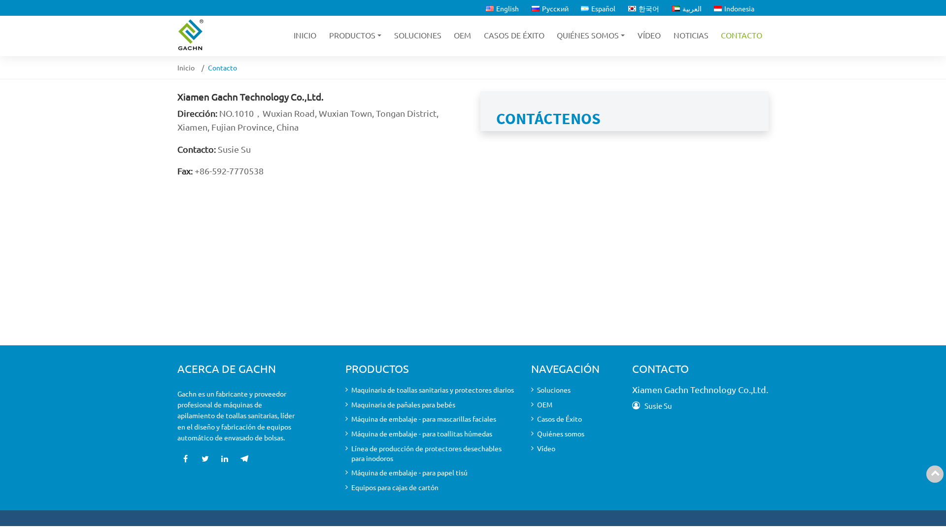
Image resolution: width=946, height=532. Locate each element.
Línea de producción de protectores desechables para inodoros (426, 453)
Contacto (741, 35)
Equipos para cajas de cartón (395, 487)
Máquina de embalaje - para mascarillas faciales (423, 418)
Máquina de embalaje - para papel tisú (409, 472)
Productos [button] (352, 35)
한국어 (649, 8)
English (507, 8)
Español (603, 8)
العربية (692, 8)
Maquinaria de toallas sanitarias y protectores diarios (432, 389)
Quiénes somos (560, 433)
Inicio (305, 35)
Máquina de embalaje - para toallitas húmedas (421, 433)
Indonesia (739, 8)
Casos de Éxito (514, 35)
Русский (555, 8)
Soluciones (417, 35)
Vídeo (649, 35)
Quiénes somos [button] (588, 35)
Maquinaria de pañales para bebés (403, 404)
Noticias (691, 35)
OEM (462, 35)
